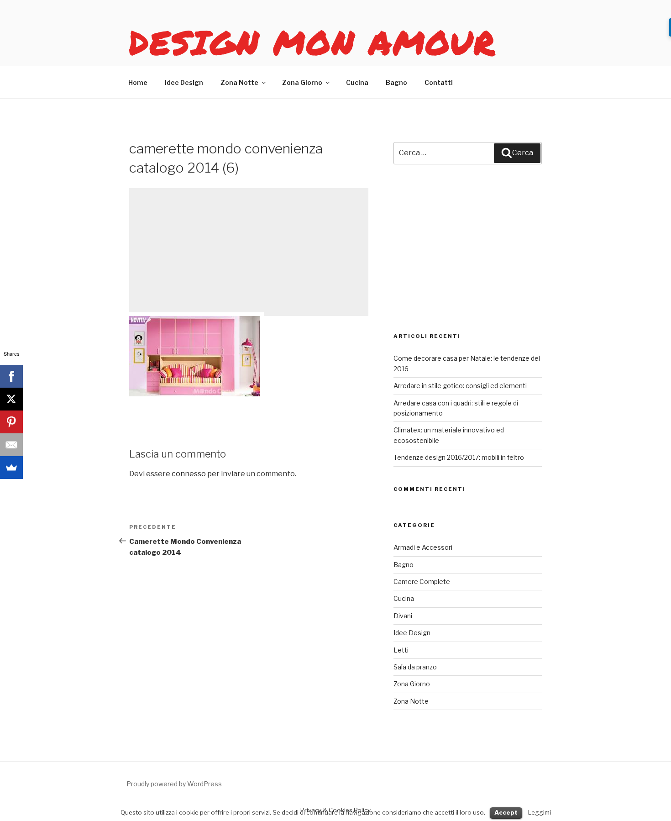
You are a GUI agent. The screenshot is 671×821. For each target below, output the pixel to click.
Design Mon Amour (312, 42)
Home (137, 82)
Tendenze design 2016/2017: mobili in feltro (458, 457)
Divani (402, 616)
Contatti (439, 82)
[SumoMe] (11, 467)
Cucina (357, 82)
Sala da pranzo (415, 667)
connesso (189, 473)
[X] (11, 399)
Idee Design (184, 82)
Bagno (396, 82)
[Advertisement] (248, 252)
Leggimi (539, 812)
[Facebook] (11, 376)
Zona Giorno (302, 82)
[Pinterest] (11, 421)
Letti (401, 650)
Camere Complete (421, 581)
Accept (506, 812)
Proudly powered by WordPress (174, 784)
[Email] (11, 444)
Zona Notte (239, 82)
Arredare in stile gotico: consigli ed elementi (460, 385)
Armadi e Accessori (422, 547)
